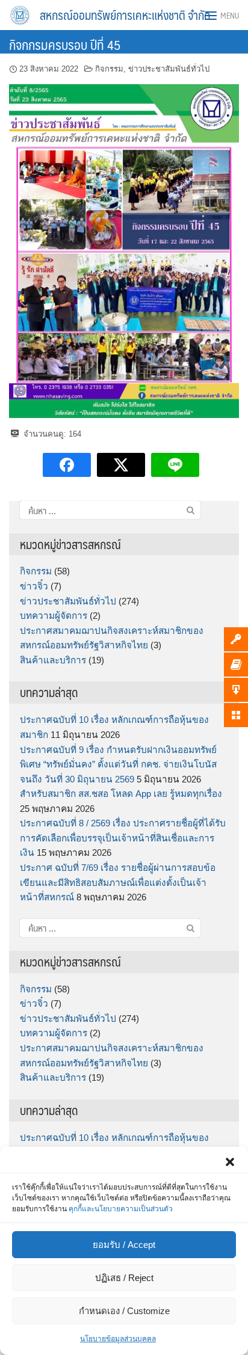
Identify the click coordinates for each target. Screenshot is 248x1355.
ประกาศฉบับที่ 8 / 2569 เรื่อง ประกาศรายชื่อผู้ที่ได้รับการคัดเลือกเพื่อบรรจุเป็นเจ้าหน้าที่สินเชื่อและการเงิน (123, 838)
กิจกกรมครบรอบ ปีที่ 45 (65, 44)
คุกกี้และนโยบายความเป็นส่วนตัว (121, 1209)
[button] (230, 1162)
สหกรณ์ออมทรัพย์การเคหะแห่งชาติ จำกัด (125, 15)
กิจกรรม (109, 68)
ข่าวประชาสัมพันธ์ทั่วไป (168, 68)
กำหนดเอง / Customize (124, 1311)
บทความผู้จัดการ (53, 615)
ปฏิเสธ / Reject (124, 1278)
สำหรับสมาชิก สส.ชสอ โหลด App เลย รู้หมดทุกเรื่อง (121, 793)
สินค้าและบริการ (53, 660)
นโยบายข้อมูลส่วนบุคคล (118, 1339)
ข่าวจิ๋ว (34, 586)
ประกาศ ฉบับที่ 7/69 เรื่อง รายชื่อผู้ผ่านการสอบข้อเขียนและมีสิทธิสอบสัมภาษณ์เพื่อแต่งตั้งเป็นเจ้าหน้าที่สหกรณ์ (117, 882)
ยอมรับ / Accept (124, 1245)
